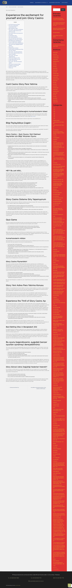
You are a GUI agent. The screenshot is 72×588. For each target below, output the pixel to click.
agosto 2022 (55, 80)
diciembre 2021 (55, 87)
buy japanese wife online (57, 225)
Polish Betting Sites (56, 425)
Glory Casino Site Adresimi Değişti (14, 64)
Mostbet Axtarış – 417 (57, 334)
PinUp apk (55, 421)
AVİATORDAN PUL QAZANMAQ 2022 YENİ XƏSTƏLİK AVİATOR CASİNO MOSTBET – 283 (58, 170)
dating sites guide (56, 251)
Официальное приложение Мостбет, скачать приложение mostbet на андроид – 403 (58, 521)
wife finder (55, 474)
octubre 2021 (55, 89)
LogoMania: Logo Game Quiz (14, 65)
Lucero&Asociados (17, 585)
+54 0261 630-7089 (14, 577)
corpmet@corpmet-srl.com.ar (36, 581)
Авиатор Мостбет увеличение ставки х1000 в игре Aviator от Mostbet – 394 (58, 478)
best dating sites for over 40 (58, 197)
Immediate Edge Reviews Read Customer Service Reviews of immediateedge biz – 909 (58, 292)
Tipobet (54, 455)
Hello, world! (55, 270)
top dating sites (55, 459)
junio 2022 (55, 84)
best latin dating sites (56, 203)
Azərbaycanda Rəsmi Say (14, 387)
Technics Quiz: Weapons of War (14, 57)
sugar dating (55, 450)
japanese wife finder (56, 300)
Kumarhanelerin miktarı (13, 35)
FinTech (54, 262)
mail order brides (56, 312)
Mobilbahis (55, 327)
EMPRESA (32, 2)
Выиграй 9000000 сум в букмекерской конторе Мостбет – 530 (59, 486)
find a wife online (56, 260)
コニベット (55, 567)
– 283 (54, 111)
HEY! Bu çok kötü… (12, 31)
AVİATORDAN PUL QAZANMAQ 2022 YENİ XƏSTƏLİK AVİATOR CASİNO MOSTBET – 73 (58, 174)
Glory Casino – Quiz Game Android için (15, 51)
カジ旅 (54, 565)
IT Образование (56, 299)
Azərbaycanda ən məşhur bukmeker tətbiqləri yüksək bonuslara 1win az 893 (57, 184)
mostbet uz (55, 402)
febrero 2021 (55, 100)
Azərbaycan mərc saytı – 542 (58, 179)
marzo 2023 (55, 68)
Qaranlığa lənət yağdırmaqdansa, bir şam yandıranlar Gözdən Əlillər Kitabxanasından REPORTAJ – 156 (59, 430)
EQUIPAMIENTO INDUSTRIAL (54, 2)
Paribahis (54, 414)
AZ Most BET (55, 177)
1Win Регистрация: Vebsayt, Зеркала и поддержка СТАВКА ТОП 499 (58, 133)
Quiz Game (11, 34)
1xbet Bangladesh (56, 137)
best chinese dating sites (57, 192)
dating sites (55, 249)
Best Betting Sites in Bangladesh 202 (15, 40)
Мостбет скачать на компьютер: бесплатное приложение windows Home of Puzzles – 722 (59, 515)
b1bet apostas (55, 187)
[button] (69, 585)
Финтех (54, 559)
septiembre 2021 (56, 91)
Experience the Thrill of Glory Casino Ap (15, 39)
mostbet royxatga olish (57, 400)
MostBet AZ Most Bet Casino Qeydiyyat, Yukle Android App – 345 (58, 345)
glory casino (33, 116)
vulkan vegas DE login (57, 473)
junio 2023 (55, 64)
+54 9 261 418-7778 (36, 577)
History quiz (11, 67)
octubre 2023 (55, 59)
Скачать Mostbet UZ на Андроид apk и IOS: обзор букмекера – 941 (59, 539)
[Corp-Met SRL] (4, 2)
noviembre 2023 (56, 57)
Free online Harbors (56, 32)
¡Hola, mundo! (55, 46)
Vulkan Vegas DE (56, 471)
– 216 (54, 109)
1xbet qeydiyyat (56, 150)
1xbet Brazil (55, 139)
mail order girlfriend (56, 314)
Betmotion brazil (56, 204)
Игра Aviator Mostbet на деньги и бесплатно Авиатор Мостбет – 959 (59, 490)
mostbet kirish (55, 385)
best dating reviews (56, 194)
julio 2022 (54, 82)
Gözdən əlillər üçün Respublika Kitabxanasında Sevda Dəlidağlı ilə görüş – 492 (59, 267)
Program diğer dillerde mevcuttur (14, 59)
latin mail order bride (56, 307)
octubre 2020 (55, 101)
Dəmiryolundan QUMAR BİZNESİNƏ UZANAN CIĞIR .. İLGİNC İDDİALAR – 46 (59, 256)
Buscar (54, 7)
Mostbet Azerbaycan (56, 355)
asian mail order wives (57, 164)
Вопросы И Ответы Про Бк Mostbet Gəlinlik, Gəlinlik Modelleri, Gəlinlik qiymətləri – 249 (59, 482)
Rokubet (54, 443)
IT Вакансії (55, 297)
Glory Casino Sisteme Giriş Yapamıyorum (16, 33)
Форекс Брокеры (56, 560)
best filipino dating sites (57, 199)
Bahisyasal (55, 189)
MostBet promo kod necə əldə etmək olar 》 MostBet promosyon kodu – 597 (59, 397)
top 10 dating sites (56, 457)
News (54, 407)
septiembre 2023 (56, 61)
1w (53, 128)
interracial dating (56, 295)
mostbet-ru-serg (56, 405)
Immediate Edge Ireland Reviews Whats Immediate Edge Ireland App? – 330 (58, 276)
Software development (57, 448)
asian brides (55, 162)
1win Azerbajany (56, 129)
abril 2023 (55, 66)
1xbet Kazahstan (56, 148)
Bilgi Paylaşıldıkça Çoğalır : (13, 28)
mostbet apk (55, 332)
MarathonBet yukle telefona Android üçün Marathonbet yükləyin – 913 (58, 317)
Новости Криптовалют (57, 517)
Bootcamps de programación (58, 214)
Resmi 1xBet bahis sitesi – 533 (58, 441)
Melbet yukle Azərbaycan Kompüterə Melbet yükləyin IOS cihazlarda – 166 (58, 324)
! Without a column (56, 120)
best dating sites (56, 196)
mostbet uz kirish (56, 404)
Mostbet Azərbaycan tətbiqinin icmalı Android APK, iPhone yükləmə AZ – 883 (58, 369)
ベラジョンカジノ (56, 569)
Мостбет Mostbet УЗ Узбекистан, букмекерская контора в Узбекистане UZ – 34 (59, 498)
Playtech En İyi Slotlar (12, 66)
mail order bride (55, 309)
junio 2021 (55, 96)
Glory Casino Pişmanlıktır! (13, 36)
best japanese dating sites (57, 201)
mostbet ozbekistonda (57, 394)
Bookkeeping (55, 212)
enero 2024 (55, 54)
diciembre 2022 (55, 73)
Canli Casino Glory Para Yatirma (14, 24)
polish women (55, 427)
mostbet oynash (56, 392)
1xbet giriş (55, 141)
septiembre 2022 (56, 78)
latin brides (55, 305)
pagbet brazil (55, 412)
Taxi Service (55, 452)
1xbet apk (55, 135)
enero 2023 (55, 71)
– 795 (54, 118)
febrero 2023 (55, 70)
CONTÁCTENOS (65, 2)
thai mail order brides (56, 454)
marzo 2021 (55, 98)
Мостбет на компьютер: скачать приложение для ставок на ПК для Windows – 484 (59, 502)
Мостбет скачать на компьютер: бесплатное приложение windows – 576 (59, 510)
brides (54, 216)
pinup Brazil (55, 423)
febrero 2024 (55, 52)
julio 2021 (54, 94)
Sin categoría (55, 445)
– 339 (54, 113)
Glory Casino (11, 46)
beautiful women (56, 190)
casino (54, 227)
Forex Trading (55, 264)
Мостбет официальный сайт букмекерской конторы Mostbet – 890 (59, 506)
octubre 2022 (55, 77)
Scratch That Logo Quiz (13, 60)
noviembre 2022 (56, 75)
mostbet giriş (55, 383)
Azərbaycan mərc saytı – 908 (58, 181)
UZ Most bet (55, 461)
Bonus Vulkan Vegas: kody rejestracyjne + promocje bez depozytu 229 (58, 209)
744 (53, 160)
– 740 (54, 116)
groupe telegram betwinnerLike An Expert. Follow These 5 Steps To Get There (59, 24)
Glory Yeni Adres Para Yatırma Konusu (15, 38)
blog (54, 206)
